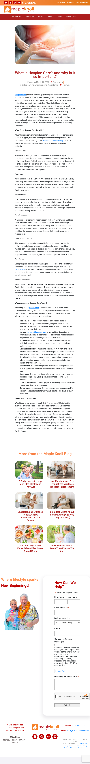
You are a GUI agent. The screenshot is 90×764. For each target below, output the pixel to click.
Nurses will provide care (36, 332)
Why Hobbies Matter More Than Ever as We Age (62, 548)
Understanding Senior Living (46, 85)
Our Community (16, 16)
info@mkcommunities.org (78, 730)
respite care (19, 269)
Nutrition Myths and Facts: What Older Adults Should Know (30, 548)
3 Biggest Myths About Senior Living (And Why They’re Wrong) (62, 515)
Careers (70, 3)
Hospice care (20, 95)
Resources (51, 16)
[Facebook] (6, 2)
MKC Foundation (82, 3)
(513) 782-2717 (78, 726)
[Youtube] (19, 2)
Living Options (30, 16)
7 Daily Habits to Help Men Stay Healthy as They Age (30, 484)
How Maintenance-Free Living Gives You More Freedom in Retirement (62, 484)
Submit (67, 705)
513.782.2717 (29, 2)
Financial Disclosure (78, 748)
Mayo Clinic (34, 308)
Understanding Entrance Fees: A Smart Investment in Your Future (30, 516)
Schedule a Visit (71, 16)
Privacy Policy (60, 671)
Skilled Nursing (28, 85)
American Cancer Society (53, 140)
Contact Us (61, 3)
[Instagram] (15, 2)
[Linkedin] (10, 2)
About (60, 16)
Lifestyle (41, 16)
